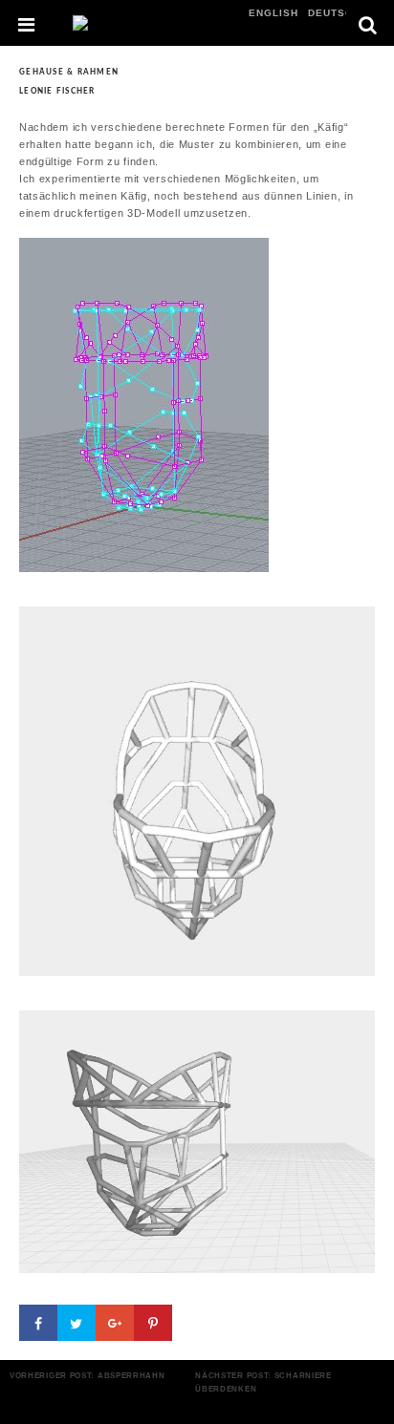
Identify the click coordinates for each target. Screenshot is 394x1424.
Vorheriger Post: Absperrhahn (87, 1375)
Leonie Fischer (57, 91)
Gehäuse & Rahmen (69, 72)
